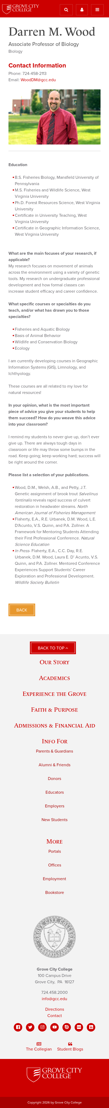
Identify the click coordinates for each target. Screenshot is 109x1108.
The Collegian (39, 1049)
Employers (54, 806)
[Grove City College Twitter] (30, 1027)
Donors (54, 778)
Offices (54, 865)
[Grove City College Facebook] (18, 1027)
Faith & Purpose (54, 709)
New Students (54, 819)
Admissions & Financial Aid (54, 725)
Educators (55, 792)
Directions (54, 1009)
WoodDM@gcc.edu (38, 80)
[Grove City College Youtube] (54, 1027)
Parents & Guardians (54, 751)
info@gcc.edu (54, 998)
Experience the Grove (54, 693)
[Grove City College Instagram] (42, 1027)
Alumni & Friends (54, 765)
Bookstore (54, 892)
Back (21, 610)
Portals (54, 851)
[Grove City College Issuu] (66, 1027)
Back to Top (51, 648)
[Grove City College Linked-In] (91, 1027)
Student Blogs (70, 1049)
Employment (54, 878)
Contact (54, 1015)
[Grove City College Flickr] (79, 1027)
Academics (54, 677)
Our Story (54, 662)
